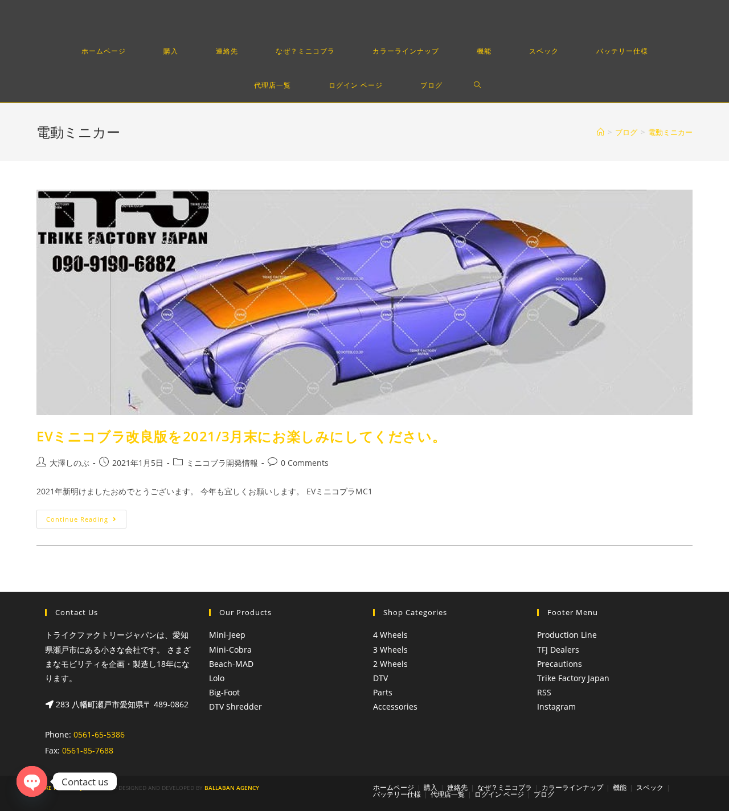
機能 (619, 787)
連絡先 (457, 787)
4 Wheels (390, 634)
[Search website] (477, 85)
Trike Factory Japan (573, 678)
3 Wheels (390, 649)
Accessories (395, 706)
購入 (430, 787)
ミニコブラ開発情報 (222, 462)
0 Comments (305, 462)
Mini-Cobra (230, 649)
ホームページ (393, 787)
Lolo (216, 678)
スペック (650, 787)
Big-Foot (224, 692)
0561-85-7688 (87, 750)
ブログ (544, 794)
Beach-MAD (231, 663)
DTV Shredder (235, 706)
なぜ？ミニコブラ (504, 787)
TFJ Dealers (558, 649)
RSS (544, 692)
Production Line (567, 634)
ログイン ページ (499, 794)
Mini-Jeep (227, 634)
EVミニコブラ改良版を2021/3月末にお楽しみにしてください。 (241, 436)
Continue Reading (77, 519)
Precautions (559, 663)
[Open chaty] (32, 781)
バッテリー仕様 (397, 794)
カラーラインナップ (572, 787)
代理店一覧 (448, 794)
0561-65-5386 (99, 734)
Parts (382, 692)
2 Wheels (390, 663)
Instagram (556, 706)
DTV (380, 678)
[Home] (600, 132)
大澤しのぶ (69, 462)
